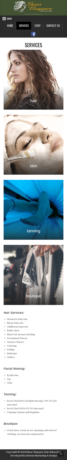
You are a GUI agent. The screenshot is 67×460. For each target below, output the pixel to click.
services (24, 26)
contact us (53, 26)
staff (38, 26)
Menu (9, 18)
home (10, 26)
